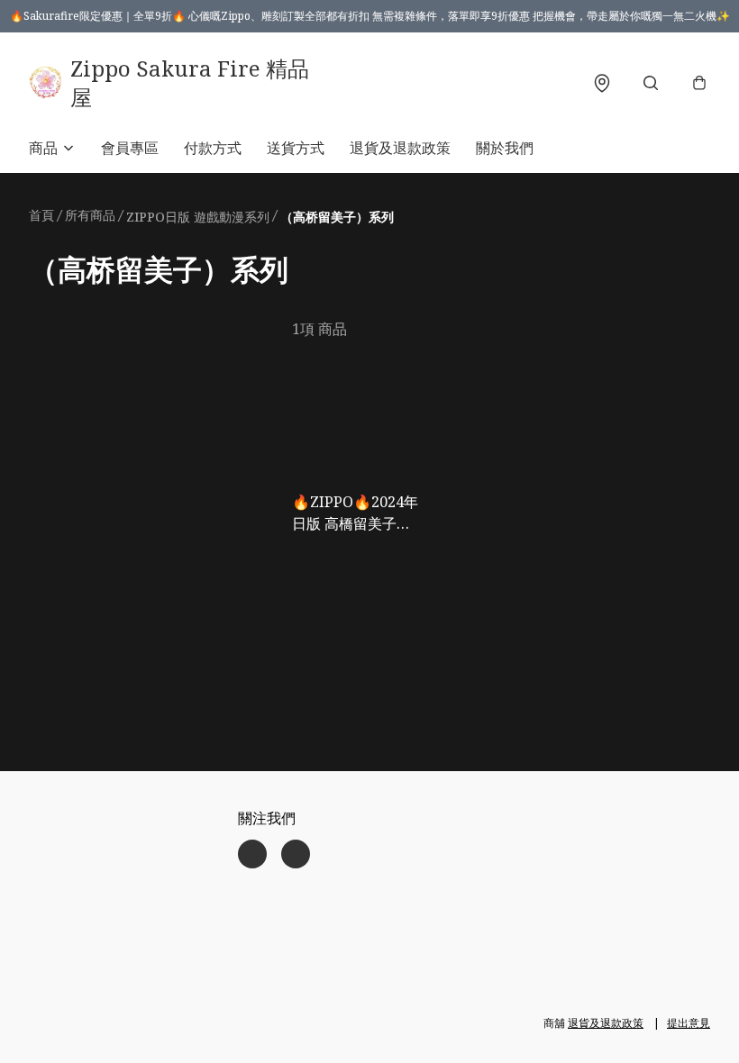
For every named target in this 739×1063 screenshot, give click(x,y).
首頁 (41, 214)
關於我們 (505, 148)
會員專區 (130, 148)
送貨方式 (295, 148)
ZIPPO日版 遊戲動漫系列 (197, 216)
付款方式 (213, 148)
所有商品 (90, 214)
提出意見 (688, 1023)
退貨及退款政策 (400, 148)
